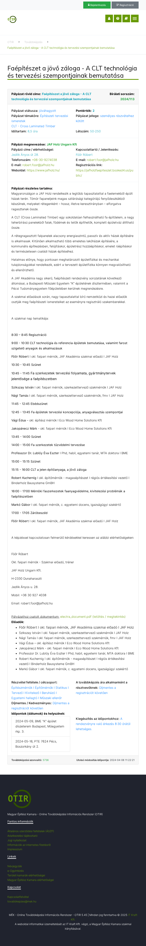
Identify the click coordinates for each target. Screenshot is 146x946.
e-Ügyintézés (15, 870)
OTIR (10, 42)
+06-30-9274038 (44, 160)
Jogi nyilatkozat (16, 840)
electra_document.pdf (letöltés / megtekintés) (93, 616)
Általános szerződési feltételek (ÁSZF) (30, 831)
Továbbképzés (33, 42)
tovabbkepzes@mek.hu (21, 901)
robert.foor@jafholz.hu (38, 165)
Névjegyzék (14, 866)
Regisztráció (126, 5)
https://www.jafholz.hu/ (43, 170)
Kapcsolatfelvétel (18, 896)
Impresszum (14, 849)
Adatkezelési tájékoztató (22, 835)
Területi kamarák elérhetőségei (26, 875)
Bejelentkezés (98, 5)
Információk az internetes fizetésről (29, 844)
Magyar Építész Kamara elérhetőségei (30, 879)
